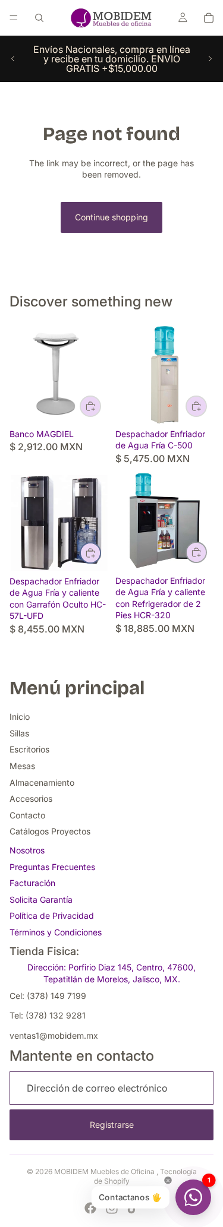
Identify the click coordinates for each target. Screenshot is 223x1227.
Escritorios (29, 749)
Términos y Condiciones (56, 932)
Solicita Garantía (41, 899)
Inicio (20, 716)
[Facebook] (90, 1208)
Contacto (27, 815)
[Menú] (13, 17)
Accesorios (31, 798)
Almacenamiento (42, 782)
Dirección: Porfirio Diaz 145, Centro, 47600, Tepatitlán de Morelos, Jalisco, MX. (111, 973)
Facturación (32, 883)
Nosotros (27, 850)
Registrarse (112, 1125)
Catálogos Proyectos (50, 831)
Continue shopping (111, 217)
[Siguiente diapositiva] (210, 59)
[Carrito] (209, 18)
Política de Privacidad (52, 915)
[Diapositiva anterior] (13, 59)
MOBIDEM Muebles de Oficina (105, 1171)
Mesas (22, 766)
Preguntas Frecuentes (52, 867)
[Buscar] (39, 18)
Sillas (19, 733)
